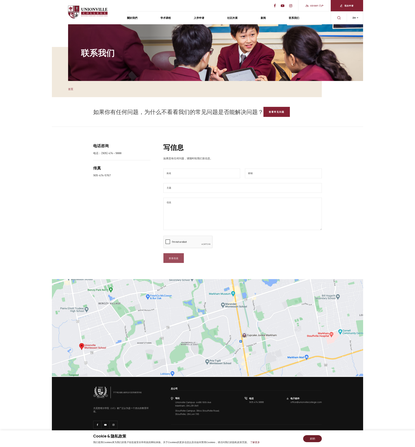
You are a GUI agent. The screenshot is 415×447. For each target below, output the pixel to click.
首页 (70, 89)
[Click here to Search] (339, 17)
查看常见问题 (277, 111)
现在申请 (349, 5)
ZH (354, 17)
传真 (97, 167)
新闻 (263, 18)
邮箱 (250, 173)
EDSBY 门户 (317, 5)
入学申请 (199, 18)
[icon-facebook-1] (97, 425)
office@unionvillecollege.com (306, 402)
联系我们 (294, 18)
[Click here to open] (100, 392)
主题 (169, 187)
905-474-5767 (102, 175)
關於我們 (132, 18)
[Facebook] (275, 6)
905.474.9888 (256, 402)
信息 (169, 202)
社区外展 (232, 18)
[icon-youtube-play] (105, 425)
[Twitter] (282, 6)
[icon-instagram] (113, 425)
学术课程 (165, 18)
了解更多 (255, 442)
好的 (312, 438)
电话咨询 (101, 145)
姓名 (169, 173)
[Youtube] (290, 6)
